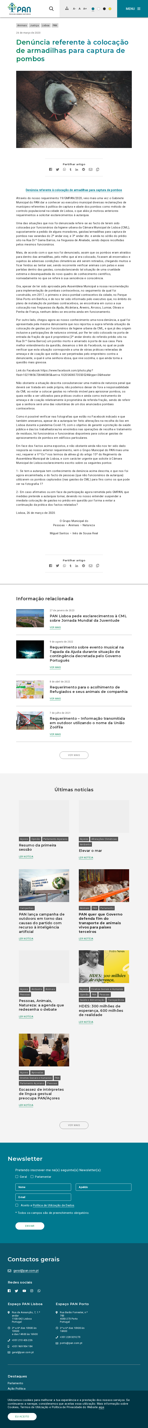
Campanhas (27, 908)
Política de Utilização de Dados (53, 1205)
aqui (101, 1407)
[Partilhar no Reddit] (83, 170)
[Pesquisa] (51, 8)
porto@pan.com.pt (71, 1343)
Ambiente (85, 844)
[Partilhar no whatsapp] (64, 170)
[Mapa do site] (66, 8)
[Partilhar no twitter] (57, 170)
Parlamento (107, 908)
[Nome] (45, 1187)
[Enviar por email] (90, 170)
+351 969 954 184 (22, 1346)
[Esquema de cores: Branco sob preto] (104, 8)
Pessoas (25, 994)
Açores (24, 839)
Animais (22, 25)
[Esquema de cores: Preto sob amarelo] (109, 8)
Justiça (34, 25)
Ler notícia (26, 856)
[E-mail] (43, 1197)
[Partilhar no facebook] (50, 170)
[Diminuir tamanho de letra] (74, 9)
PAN (55, 25)
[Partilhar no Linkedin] (76, 170)
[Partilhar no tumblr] (70, 170)
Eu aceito (22, 1416)
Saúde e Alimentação (92, 1000)
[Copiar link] (97, 170)
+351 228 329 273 (70, 1337)
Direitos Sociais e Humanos (107, 989)
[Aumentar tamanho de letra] (85, 9)
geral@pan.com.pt (26, 1270)
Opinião (35, 839)
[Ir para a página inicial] (19, 8)
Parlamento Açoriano (55, 839)
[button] (132, 8)
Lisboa (45, 25)
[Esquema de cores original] (93, 8)
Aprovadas (37, 1072)
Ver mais (55, 627)
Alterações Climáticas (104, 839)
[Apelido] (103, 1187)
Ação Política (16, 1388)
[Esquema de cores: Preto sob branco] (98, 8)
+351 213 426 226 (22, 1340)
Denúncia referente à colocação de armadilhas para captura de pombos (74, 190)
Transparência (116, 1000)
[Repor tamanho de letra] (79, 9)
